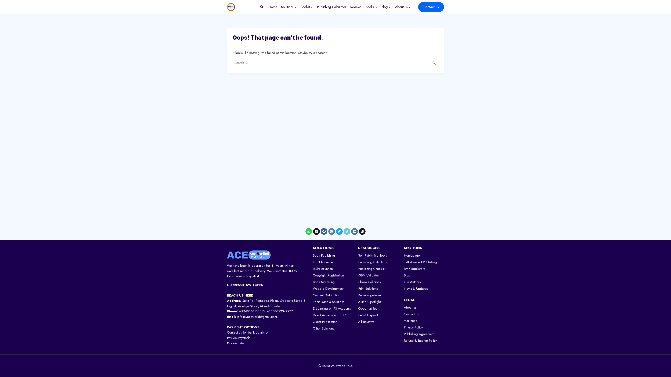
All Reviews (366, 321)
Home (273, 7)
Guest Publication (325, 321)
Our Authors (412, 282)
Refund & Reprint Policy (420, 340)
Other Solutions (323, 328)
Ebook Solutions (369, 282)
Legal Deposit (368, 315)
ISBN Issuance (323, 262)
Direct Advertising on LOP (331, 315)
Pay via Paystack (238, 337)
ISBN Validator (368, 275)
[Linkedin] (354, 231)
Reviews (355, 7)
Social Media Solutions (328, 302)
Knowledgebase (369, 295)
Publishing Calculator (331, 7)
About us (410, 307)
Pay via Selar (236, 343)
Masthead (410, 320)
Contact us (411, 314)
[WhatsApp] (308, 231)
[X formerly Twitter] (339, 231)
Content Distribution (326, 295)
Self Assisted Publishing (420, 262)
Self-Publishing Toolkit (373, 255)
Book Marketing (324, 282)
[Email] (316, 231)
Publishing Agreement (419, 334)
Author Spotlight (369, 302)
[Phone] (362, 231)
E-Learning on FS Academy (332, 308)
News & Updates (416, 288)
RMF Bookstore (414, 268)
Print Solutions (368, 288)
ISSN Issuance (323, 268)
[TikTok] (347, 231)
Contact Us (431, 7)
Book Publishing (324, 255)
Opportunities (367, 308)
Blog (407, 275)
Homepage (412, 255)
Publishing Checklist (371, 268)
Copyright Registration (328, 275)
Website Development (328, 288)
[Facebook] (324, 231)
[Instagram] (331, 231)
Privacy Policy (413, 327)
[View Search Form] (262, 7)
